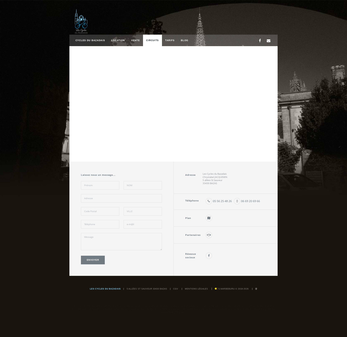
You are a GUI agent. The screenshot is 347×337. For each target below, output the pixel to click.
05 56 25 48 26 (222, 201)
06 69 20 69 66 (250, 201)
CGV (175, 289)
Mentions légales (196, 289)
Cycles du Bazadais (90, 40)
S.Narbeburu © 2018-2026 (233, 289)
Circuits (152, 40)
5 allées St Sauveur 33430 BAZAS (147, 289)
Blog (184, 40)
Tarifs (169, 40)
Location (118, 40)
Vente (135, 40)
